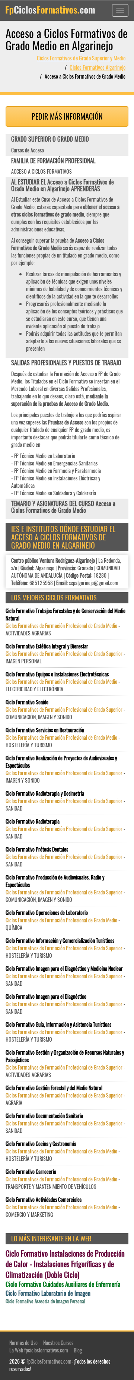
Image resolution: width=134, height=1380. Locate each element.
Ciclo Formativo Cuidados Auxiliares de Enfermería (63, 1284)
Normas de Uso (23, 1342)
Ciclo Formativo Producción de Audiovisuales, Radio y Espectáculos (55, 881)
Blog (78, 1350)
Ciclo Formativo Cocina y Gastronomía (41, 1143)
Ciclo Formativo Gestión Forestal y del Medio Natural (54, 1088)
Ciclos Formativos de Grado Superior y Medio (81, 58)
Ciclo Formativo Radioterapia (33, 821)
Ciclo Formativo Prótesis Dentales (37, 849)
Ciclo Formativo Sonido (27, 702)
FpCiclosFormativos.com (48, 1361)
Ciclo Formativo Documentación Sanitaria (44, 1116)
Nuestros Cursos (58, 1342)
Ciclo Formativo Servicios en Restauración (45, 730)
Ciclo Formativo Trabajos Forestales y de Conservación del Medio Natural (65, 614)
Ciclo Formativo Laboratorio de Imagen (48, 1293)
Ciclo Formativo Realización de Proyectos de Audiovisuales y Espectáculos (61, 761)
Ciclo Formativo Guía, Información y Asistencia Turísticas (58, 1024)
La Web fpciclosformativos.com (38, 1350)
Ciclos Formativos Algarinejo (97, 67)
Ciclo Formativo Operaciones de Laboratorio (47, 912)
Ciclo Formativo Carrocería (31, 1171)
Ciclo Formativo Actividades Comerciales (44, 1199)
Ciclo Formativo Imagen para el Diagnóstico (46, 996)
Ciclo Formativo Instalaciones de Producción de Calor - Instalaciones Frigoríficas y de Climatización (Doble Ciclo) (65, 1264)
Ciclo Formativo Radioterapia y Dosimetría (45, 793)
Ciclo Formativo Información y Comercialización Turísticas (60, 940)
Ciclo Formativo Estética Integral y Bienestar (47, 646)
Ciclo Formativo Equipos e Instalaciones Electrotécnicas (57, 674)
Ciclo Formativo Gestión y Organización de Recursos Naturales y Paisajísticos (65, 1056)
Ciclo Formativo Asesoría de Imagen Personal (45, 1301)
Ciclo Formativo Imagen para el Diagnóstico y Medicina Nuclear (64, 968)
